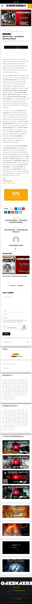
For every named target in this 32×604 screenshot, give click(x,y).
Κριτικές (8, 34)
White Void (10, 84)
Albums (4, 34)
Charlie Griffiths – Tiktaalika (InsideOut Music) (16, 221)
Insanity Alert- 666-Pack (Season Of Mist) (14, 276)
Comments (12, 285)
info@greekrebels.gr (19, 590)
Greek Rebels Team (8, 41)
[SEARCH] (28, 342)
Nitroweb (19, 599)
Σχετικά (8, 602)
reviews (20, 285)
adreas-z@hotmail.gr (9, 183)
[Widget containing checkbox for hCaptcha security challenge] (14, 327)
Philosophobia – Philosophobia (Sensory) (16, 231)
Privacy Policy (14, 602)
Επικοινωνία (16, 587)
